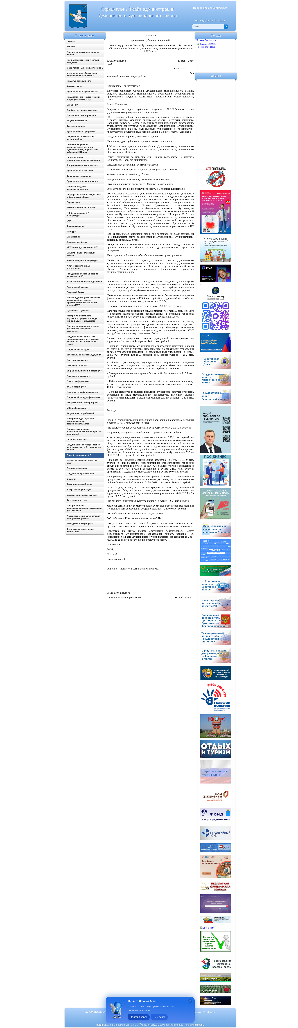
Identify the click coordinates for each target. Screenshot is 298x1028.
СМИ (69, 221)
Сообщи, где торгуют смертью (82, 110)
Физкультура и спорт (77, 500)
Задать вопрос (138, 1017)
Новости (71, 47)
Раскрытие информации (79, 489)
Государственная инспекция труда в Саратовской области (84, 195)
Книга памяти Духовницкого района (85, 68)
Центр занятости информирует (82, 402)
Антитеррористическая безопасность (78, 267)
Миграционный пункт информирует (84, 371)
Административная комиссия (81, 207)
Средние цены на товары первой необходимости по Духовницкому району (84, 447)
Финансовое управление (79, 176)
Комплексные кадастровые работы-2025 (80, 530)
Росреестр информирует (79, 376)
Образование (73, 237)
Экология (71, 479)
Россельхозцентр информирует (82, 260)
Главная (71, 41)
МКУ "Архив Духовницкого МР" (82, 247)
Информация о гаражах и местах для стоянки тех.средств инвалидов (83, 328)
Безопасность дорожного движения (84, 281)
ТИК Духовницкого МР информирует (78, 214)
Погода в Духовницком (206, 40)
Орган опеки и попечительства (82, 181)
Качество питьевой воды (79, 484)
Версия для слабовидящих (210, 8)
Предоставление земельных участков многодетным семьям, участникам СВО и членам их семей (83, 340)
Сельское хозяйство (77, 242)
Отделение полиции (77, 365)
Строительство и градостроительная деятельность (83, 158)
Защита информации (77, 121)
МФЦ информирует (76, 408)
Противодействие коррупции (81, 115)
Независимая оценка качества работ (82, 461)
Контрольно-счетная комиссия (82, 165)
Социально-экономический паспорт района (80, 138)
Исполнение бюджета (77, 287)
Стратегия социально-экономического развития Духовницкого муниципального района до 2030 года (82, 148)
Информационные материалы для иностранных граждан (84, 517)
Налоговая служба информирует (83, 392)
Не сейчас (159, 1017)
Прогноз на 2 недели (206, 47)
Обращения (72, 105)
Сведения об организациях (80, 474)
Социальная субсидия (78, 349)
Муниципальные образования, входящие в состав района (82, 74)
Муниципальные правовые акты (83, 91)
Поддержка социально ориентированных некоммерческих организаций (84, 431)
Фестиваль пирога (76, 126)
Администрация (75, 86)
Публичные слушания (78, 310)
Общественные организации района (81, 254)
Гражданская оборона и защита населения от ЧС (82, 275)
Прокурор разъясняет (77, 360)
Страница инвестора (77, 439)
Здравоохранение (75, 226)
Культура (71, 231)
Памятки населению (77, 468)
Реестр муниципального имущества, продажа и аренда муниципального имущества (82, 318)
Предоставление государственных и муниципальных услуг (84, 98)
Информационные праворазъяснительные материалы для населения (84, 508)
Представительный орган (79, 81)
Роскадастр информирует (80, 524)
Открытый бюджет (76, 292)
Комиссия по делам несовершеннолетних (77, 187)
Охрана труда (73, 202)
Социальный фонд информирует (83, 397)
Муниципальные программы (81, 131)
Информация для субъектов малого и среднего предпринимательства (81, 421)
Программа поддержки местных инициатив (83, 61)
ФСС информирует (76, 387)
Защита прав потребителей (80, 413)
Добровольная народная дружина (84, 355)
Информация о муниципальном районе (83, 53)
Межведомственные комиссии (82, 495)
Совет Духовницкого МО (79, 455)
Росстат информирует (78, 381)
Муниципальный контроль (80, 170)
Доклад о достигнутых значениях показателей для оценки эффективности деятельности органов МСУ (83, 301)
